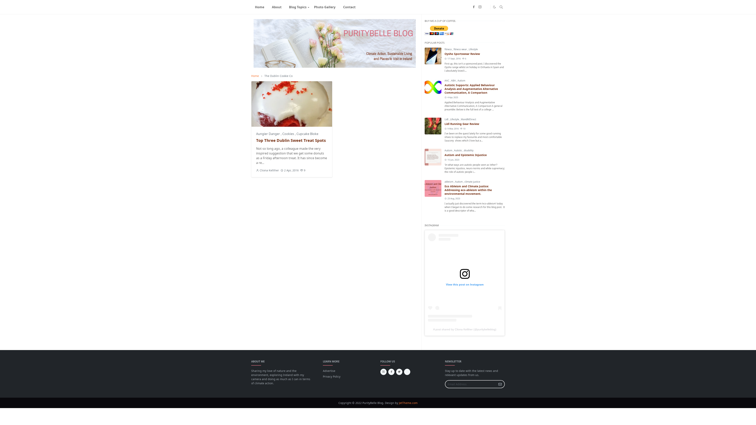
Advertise (329, 371)
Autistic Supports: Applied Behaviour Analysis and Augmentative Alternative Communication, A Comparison (471, 88)
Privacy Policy (331, 376)
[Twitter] (486, 7)
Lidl (447, 119)
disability (468, 150)
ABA (453, 80)
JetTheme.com (408, 403)
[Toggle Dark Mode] (494, 7)
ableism (449, 181)
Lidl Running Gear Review (462, 124)
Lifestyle (473, 49)
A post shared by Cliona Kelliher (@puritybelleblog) (464, 329)
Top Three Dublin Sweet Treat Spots (291, 140)
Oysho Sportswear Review (462, 54)
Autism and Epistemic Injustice (466, 155)
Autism (461, 80)
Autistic (458, 150)
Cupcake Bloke (307, 134)
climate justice (472, 181)
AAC (447, 80)
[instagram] (480, 7)
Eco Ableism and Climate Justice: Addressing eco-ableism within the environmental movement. (468, 190)
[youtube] (383, 372)
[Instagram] (407, 372)
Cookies (288, 134)
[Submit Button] (500, 384)
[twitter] (399, 372)
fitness (448, 49)
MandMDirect (468, 119)
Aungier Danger (268, 134)
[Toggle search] (501, 7)
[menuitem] (259, 7)
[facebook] (474, 7)
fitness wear (461, 49)
